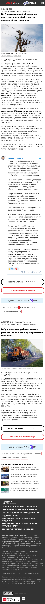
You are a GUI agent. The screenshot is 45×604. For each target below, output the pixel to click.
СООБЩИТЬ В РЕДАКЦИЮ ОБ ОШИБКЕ (18, 529)
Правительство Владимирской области (17, 369)
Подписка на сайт (10, 516)
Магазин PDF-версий (27, 509)
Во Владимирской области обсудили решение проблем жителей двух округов (24, 468)
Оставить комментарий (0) (22, 290)
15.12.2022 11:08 (6, 9)
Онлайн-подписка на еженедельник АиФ (21, 513)
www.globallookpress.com (11, 56)
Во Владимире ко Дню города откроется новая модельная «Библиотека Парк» (24, 475)
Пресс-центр (31, 506)
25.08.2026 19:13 (7, 322)
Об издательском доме (13, 506)
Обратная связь (9, 509)
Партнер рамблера (20, 593)
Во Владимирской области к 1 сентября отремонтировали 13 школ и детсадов (24, 489)
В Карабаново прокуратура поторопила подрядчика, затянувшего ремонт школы (24, 482)
